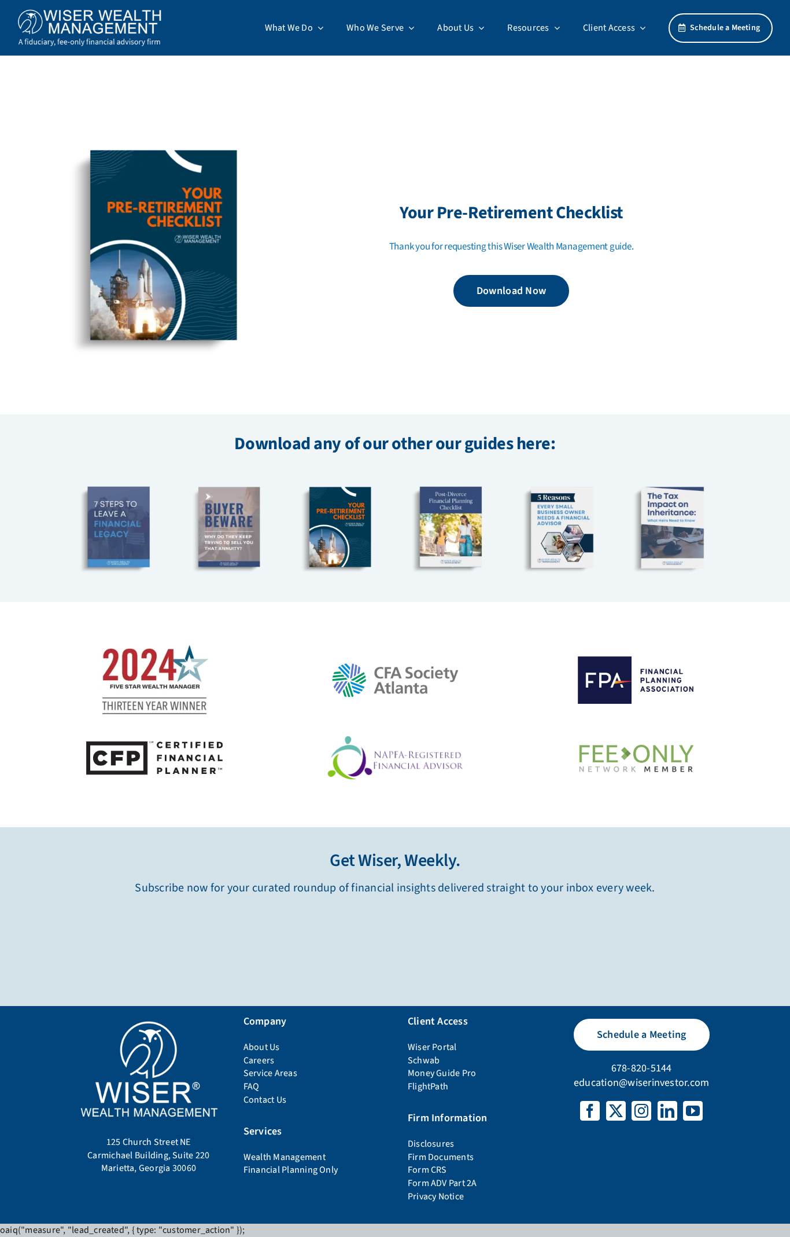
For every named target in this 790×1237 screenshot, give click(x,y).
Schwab (424, 1060)
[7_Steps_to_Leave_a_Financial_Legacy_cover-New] (118, 481)
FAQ (251, 1086)
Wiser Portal (432, 1047)
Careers (259, 1060)
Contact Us (264, 1099)
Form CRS (427, 1169)
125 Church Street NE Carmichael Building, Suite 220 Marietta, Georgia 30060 (148, 1155)
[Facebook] (590, 1111)
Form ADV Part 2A (442, 1183)
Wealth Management (284, 1157)
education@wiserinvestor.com (641, 1083)
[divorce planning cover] (450, 481)
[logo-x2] (89, 13)
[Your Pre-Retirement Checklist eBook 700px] (162, 129)
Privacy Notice (436, 1196)
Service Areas (270, 1073)
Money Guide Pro (442, 1073)
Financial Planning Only (290, 1169)
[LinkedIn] (667, 1111)
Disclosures (431, 1143)
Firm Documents (441, 1157)
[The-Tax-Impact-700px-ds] (671, 481)
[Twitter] (616, 1111)
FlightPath (428, 1086)
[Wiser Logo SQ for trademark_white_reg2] (149, 1022)
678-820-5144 (641, 1068)
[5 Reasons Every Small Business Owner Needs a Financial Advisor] (561, 481)
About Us (261, 1047)
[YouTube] (693, 1111)
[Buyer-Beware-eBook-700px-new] (228, 481)
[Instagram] (641, 1111)
